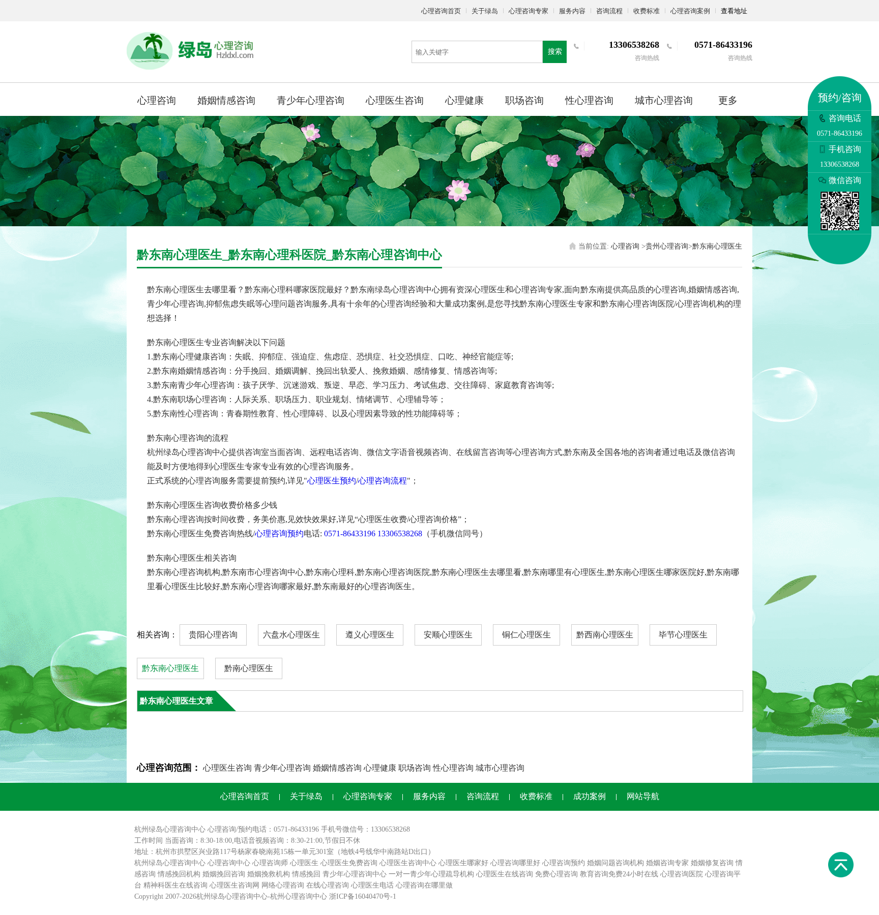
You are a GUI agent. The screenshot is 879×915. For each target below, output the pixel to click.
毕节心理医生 (683, 634)
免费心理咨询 (556, 874)
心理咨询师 (270, 863)
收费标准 (646, 11)
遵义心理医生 (369, 634)
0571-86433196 (349, 533)
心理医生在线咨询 (504, 874)
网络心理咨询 (282, 885)
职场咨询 (524, 100)
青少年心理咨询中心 (355, 874)
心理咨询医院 (681, 874)
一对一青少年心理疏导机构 (431, 874)
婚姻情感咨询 (226, 100)
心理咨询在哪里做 (424, 885)
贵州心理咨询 (667, 246)
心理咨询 (156, 100)
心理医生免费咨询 (348, 863)
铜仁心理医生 (526, 634)
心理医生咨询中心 (407, 863)
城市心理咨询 (664, 100)
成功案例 (589, 796)
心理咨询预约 (279, 533)
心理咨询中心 (229, 863)
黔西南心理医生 (604, 634)
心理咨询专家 (528, 11)
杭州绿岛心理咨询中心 (170, 863)
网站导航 (643, 796)
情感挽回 (306, 874)
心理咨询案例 (690, 11)
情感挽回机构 (179, 874)
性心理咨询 (589, 100)
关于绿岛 (485, 11)
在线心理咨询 (327, 885)
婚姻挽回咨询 (223, 874)
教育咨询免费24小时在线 (619, 874)
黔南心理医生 (248, 668)
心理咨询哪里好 (515, 863)
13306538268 (399, 533)
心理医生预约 (331, 480)
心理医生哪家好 (463, 863)
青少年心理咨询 (310, 100)
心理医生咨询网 (234, 885)
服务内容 (572, 11)
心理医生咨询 (395, 100)
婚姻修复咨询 (712, 863)
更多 (728, 100)
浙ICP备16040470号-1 (362, 896)
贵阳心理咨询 (213, 634)
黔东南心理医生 (717, 246)
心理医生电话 (372, 885)
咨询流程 (609, 11)
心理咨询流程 (382, 480)
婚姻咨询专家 (667, 863)
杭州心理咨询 (291, 896)
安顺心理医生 (448, 634)
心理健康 (464, 100)
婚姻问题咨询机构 (615, 863)
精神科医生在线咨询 (175, 885)
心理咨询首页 (441, 11)
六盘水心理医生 (291, 634)
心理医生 (304, 863)
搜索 (555, 51)
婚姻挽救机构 (268, 874)
